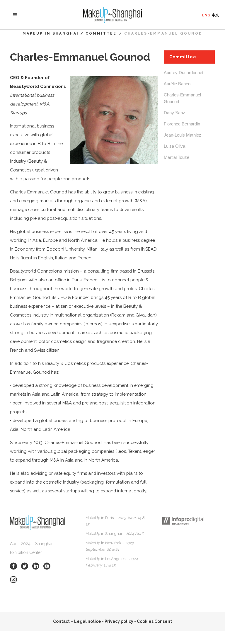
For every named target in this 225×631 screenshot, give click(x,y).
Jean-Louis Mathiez (182, 134)
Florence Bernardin (182, 123)
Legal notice (87, 621)
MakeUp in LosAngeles (112, 562)
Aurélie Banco (177, 83)
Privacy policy (119, 621)
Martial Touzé (176, 157)
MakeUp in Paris (115, 521)
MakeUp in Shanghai (51, 33)
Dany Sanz (174, 112)
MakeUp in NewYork (110, 546)
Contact (61, 621)
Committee (101, 33)
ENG (206, 15)
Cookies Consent (154, 621)
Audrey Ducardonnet (183, 72)
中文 (215, 15)
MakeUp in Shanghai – (115, 533)
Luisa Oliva (174, 146)
